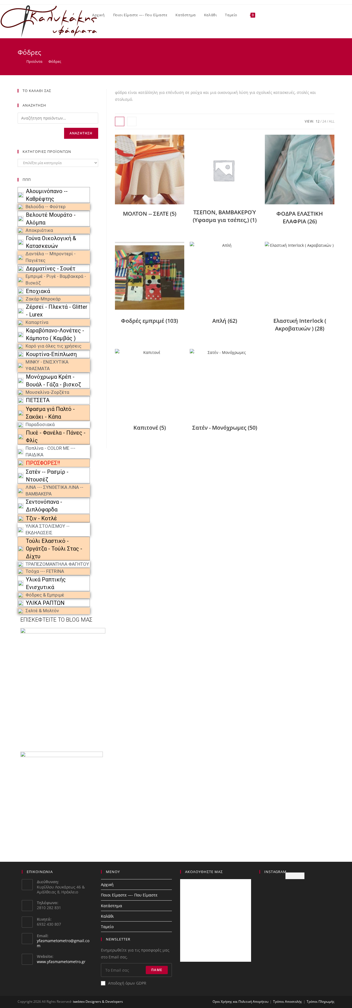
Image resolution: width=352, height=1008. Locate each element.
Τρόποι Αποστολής (287, 1001)
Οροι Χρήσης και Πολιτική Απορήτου (240, 1001)
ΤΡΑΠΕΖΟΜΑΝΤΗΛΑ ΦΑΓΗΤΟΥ (57, 564)
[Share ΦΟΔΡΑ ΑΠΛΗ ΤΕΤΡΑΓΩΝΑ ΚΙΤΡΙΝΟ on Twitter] (6, 221)
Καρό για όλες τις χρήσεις (53, 346)
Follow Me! (295, 875)
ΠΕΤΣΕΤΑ (38, 400)
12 (318, 121)
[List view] (131, 121)
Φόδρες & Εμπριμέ (45, 595)
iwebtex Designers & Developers (98, 1001)
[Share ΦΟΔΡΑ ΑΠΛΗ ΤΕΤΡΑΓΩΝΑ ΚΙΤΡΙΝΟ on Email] (6, 230)
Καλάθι (107, 916)
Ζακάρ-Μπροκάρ (43, 299)
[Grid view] (119, 121)
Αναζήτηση (81, 133)
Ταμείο (107, 926)
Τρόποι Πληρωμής (320, 1001)
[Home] (19, 61)
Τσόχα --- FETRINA (45, 571)
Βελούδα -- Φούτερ (45, 206)
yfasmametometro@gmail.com (63, 943)
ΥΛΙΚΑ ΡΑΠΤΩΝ (45, 603)
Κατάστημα (111, 905)
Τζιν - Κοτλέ (41, 518)
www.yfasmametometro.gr (61, 961)
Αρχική (107, 884)
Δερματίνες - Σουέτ (50, 268)
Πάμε (156, 970)
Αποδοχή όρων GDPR (127, 983)
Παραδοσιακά (40, 424)
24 (324, 121)
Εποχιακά (38, 291)
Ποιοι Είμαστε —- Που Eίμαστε (129, 895)
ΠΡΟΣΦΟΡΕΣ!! (43, 463)
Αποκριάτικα (39, 230)
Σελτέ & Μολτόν (42, 610)
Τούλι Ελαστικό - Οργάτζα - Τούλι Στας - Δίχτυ (54, 549)
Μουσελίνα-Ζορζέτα (47, 392)
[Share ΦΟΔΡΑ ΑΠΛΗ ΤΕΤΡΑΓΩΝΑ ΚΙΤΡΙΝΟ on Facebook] (6, 211)
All (331, 121)
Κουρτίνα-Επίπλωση (51, 354)
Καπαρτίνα (37, 322)
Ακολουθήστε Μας (204, 871)
